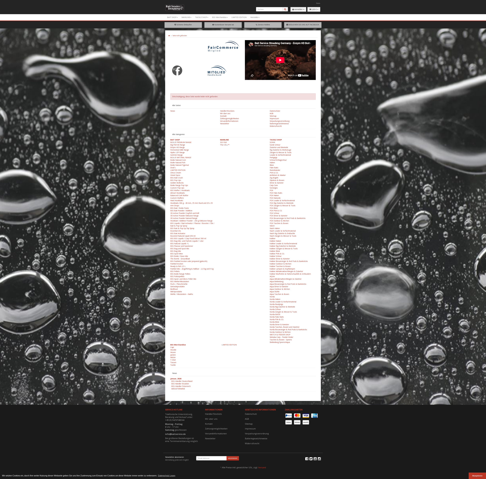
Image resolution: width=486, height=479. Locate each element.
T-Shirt (173, 360)
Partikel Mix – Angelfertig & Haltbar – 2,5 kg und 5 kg (192, 269)
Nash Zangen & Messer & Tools (283, 236)
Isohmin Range (176, 155)
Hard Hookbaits (176, 200)
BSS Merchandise (219, 17)
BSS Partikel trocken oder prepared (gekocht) (188, 261)
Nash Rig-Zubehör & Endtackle (282, 233)
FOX (271, 190)
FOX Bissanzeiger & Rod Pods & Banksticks (288, 218)
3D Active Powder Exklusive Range (184, 215)
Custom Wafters (177, 198)
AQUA (272, 276)
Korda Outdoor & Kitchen (280, 332)
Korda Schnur (275, 309)
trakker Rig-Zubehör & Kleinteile (283, 246)
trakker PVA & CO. (277, 253)
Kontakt (223, 116)
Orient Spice (175, 175)
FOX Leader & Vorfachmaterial (282, 200)
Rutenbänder (275, 170)
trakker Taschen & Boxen (280, 266)
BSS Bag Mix (175, 251)
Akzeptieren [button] (477, 476)
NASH (272, 226)
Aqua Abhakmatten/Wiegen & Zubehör (285, 279)
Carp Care (274, 185)
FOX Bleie (274, 208)
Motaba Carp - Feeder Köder (281, 337)
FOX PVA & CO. (276, 210)
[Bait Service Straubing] (176, 8)
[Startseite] (169, 36)
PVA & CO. (274, 172)
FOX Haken (274, 195)
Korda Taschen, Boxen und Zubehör (284, 327)
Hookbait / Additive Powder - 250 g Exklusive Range (191, 221)
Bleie (272, 165)
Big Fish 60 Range (177, 145)
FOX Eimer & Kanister (278, 215)
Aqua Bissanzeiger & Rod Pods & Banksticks (288, 284)
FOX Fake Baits (276, 193)
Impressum (274, 118)
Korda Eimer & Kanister (279, 324)
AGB (271, 113)
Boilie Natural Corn (178, 160)
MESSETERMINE (178, 389)
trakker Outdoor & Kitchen (280, 264)
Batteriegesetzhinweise (279, 123)
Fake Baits (274, 167)
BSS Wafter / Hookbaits (180, 190)
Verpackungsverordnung (279, 121)
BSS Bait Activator (177, 233)
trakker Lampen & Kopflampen (282, 269)
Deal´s (173, 167)
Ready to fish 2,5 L (178, 266)
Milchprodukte (176, 291)
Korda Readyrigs (276, 304)
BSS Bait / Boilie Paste (179, 208)
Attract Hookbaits (177, 193)
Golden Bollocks (177, 183)
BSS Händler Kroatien (180, 383)
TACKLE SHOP (201, 17)
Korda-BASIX (275, 314)
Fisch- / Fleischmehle (178, 284)
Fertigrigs (273, 157)
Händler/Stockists (227, 111)
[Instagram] (319, 458)
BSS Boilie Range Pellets (180, 274)
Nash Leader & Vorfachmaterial (283, 231)
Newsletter (224, 123)
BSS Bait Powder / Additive (181, 210)
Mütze (173, 357)
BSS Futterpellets (177, 276)
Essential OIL (175, 231)
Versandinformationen (229, 121)
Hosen (173, 352)
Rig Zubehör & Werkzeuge (280, 150)
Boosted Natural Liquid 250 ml (182, 236)
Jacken (173, 355)
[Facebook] (306, 458)
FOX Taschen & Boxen (279, 223)
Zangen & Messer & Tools (280, 152)
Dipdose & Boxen (277, 180)
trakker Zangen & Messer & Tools (284, 248)
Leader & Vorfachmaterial (280, 155)
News (318, 3)
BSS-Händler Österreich (181, 386)
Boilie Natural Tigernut (179, 165)
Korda (272, 296)
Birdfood (174, 289)
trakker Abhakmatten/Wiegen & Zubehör (286, 271)
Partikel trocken (176, 264)
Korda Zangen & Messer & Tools (283, 312)
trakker (272, 238)
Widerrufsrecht (276, 126)
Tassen (173, 362)
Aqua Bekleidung (276, 281)
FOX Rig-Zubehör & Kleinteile (281, 203)
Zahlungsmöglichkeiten (229, 118)
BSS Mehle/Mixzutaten (179, 281)
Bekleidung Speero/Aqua (280, 342)
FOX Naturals (275, 198)
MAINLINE (185, 17)
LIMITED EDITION (239, 17)
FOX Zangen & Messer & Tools (282, 205)
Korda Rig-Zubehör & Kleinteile (282, 307)
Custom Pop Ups (177, 188)
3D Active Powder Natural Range (183, 218)
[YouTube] (315, 458)
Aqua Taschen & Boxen (279, 294)
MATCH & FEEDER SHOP (280, 334)
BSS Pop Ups (175, 180)
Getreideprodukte (177, 286)
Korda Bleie (274, 322)
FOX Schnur (274, 213)
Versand (262, 467)
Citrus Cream (175, 172)
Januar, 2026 (175, 378)
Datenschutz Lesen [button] (166, 476)
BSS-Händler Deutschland (181, 381)
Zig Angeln (274, 177)
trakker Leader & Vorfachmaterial (283, 243)
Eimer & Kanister (277, 183)
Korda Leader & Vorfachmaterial (283, 301)
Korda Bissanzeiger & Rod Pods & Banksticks (288, 329)
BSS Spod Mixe (176, 253)
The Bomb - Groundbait (180, 258)
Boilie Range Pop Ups (179, 185)
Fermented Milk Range (179, 150)
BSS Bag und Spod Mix (179, 248)
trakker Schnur (275, 256)
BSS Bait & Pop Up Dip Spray (182, 228)
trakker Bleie (275, 251)
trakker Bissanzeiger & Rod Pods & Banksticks (289, 261)
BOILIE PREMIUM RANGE (180, 142)
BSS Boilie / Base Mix (179, 256)
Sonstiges (274, 188)
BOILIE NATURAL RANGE (180, 157)
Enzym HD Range (177, 147)
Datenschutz (275, 111)
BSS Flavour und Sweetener (181, 246)
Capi (172, 347)
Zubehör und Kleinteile (279, 147)
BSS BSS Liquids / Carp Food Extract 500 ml (188, 238)
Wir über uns (225, 113)
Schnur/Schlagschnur (278, 160)
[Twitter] (310, 458)
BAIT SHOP (171, 17)
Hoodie (173, 350)
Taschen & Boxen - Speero (281, 339)
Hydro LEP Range (177, 152)
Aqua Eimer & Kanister (279, 286)
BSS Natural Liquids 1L (179, 243)
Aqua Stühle (274, 291)
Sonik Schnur (275, 145)
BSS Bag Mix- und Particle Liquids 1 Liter (187, 241)
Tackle (173, 365)
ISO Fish (223, 142)
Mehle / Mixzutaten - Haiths (181, 294)
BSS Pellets (175, 271)
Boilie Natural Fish (177, 162)
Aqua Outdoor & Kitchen (280, 289)
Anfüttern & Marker (278, 175)
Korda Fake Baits (277, 317)
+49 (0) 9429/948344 (174, 420)
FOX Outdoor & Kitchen (279, 221)
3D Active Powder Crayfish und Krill (184, 213)
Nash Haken (275, 228)
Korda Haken (275, 299)
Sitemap (273, 116)
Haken (272, 162)
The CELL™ (224, 145)
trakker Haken (275, 241)
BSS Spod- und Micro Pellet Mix (183, 279)
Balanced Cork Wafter (179, 195)
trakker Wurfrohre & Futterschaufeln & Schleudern (290, 274)
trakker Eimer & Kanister (280, 258)
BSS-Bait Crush (176, 177)
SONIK (272, 142)
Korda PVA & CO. (277, 319)
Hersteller (254, 17)
